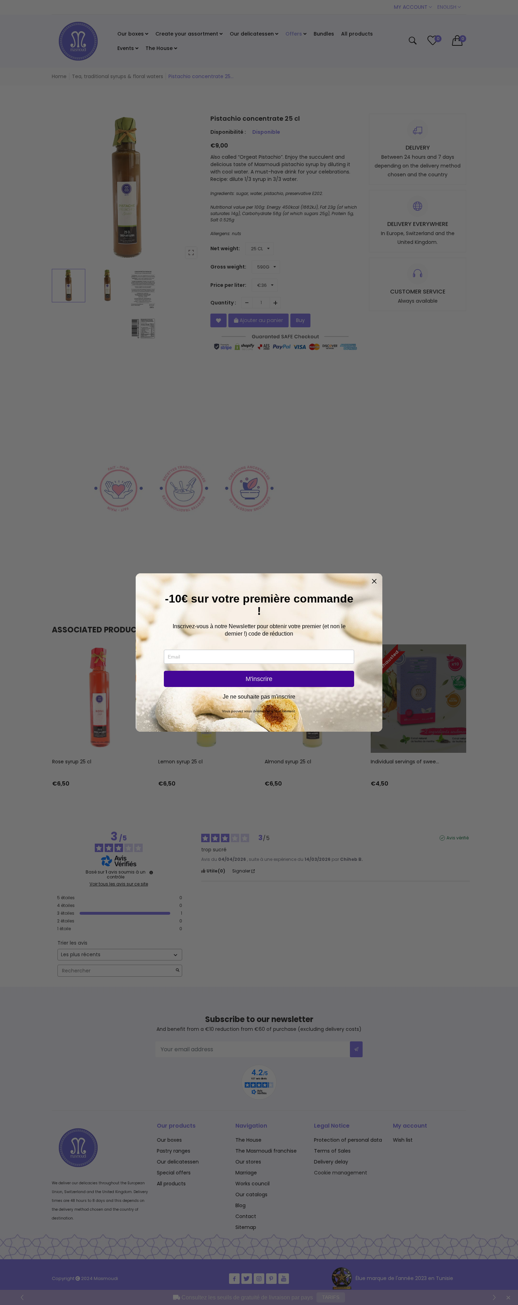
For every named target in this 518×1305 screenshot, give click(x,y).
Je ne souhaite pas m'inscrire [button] (259, 697)
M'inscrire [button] (259, 678)
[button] (374, 581)
